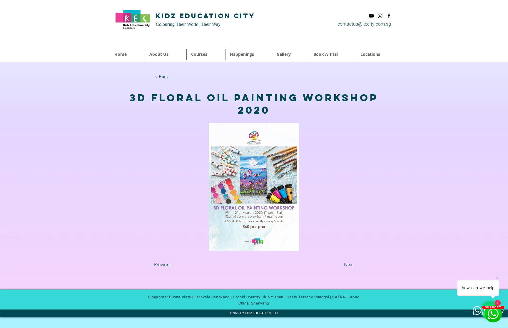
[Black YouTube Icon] (371, 16)
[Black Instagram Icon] (380, 16)
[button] (165, 54)
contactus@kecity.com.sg (364, 24)
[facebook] (389, 16)
